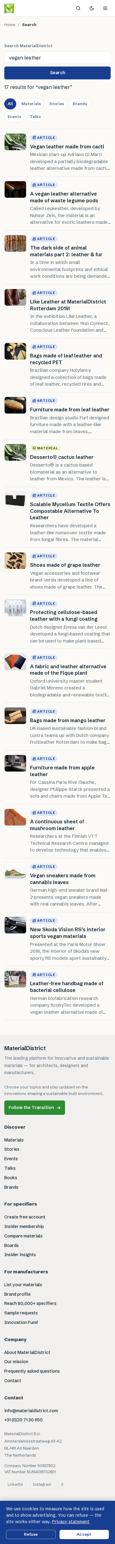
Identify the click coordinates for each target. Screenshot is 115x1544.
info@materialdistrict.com (31, 1410)
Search (57, 72)
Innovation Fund (21, 1322)
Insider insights (20, 1254)
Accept (84, 1534)
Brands (80, 103)
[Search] (78, 8)
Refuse (31, 1534)
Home (9, 24)
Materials (31, 103)
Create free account (24, 1217)
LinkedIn (15, 1484)
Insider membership (24, 1226)
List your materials (23, 1284)
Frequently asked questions (32, 1371)
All (10, 103)
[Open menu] (105, 8)
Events (14, 116)
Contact (12, 1380)
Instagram (42, 1484)
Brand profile (17, 1294)
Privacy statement (71, 1521)
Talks (35, 116)
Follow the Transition (35, 1108)
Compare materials (23, 1236)
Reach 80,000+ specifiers (30, 1303)
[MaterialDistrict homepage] (23, 8)
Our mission (16, 1361)
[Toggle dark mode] (91, 8)
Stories (56, 103)
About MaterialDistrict (27, 1352)
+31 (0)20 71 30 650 (23, 1420)
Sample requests (21, 1313)
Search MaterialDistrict (28, 45)
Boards (11, 1245)
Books (10, 1177)
